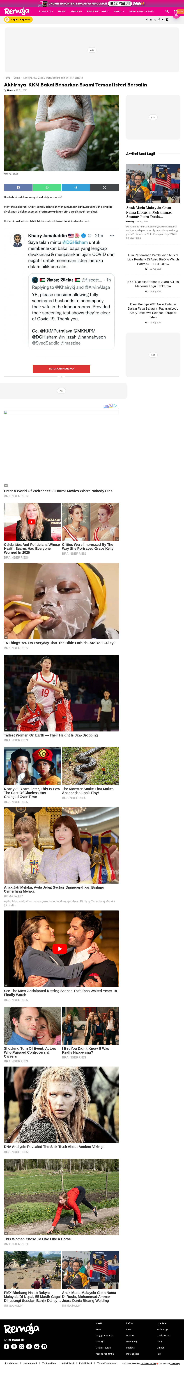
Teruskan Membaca (61, 368)
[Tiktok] (159, 20)
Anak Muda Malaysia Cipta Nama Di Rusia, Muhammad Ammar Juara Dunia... (149, 212)
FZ (146, 268)
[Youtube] (163, 20)
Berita (17, 77)
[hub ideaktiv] (176, 10)
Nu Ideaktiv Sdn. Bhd (148, 1364)
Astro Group (175, 1364)
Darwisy (130, 221)
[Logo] (17, 11)
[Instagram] (151, 20)
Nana (10, 90)
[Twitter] (155, 20)
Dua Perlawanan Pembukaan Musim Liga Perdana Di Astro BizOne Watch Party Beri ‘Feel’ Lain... (153, 259)
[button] (167, 11)
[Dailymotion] (167, 20)
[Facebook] (147, 20)
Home (7, 77)
